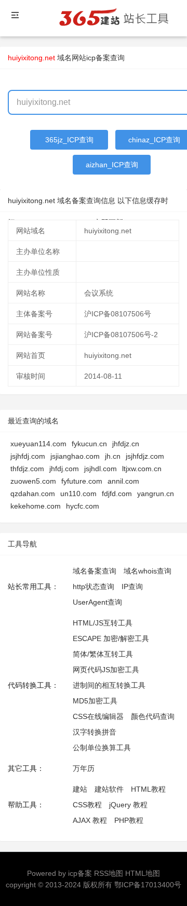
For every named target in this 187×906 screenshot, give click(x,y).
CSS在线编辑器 (98, 716)
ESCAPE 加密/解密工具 (111, 638)
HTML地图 (142, 873)
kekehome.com (35, 506)
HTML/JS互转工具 (102, 623)
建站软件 (109, 789)
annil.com (123, 481)
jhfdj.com (64, 468)
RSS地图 (108, 873)
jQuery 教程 (128, 805)
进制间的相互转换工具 (109, 685)
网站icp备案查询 (98, 58)
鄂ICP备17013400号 (147, 885)
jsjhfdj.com (27, 456)
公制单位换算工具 (102, 747)
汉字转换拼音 (94, 732)
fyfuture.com (81, 481)
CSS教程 (87, 805)
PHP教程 (128, 820)
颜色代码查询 (153, 716)
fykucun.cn (89, 443)
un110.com (78, 493)
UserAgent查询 (97, 602)
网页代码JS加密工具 (106, 669)
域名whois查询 (147, 571)
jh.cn (113, 456)
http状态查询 (93, 586)
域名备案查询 (94, 571)
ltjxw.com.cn (142, 468)
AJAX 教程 (90, 820)
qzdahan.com (32, 493)
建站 (80, 789)
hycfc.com (82, 506)
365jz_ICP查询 (69, 140)
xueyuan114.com (38, 443)
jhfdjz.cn (125, 443)
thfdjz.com (27, 468)
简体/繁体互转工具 (103, 654)
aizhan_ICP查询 (112, 165)
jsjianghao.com (75, 456)
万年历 (84, 768)
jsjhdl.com (100, 468)
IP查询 (132, 586)
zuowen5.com (33, 481)
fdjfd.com (117, 493)
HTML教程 (148, 789)
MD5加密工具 (95, 701)
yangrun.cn (155, 493)
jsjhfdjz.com (145, 456)
